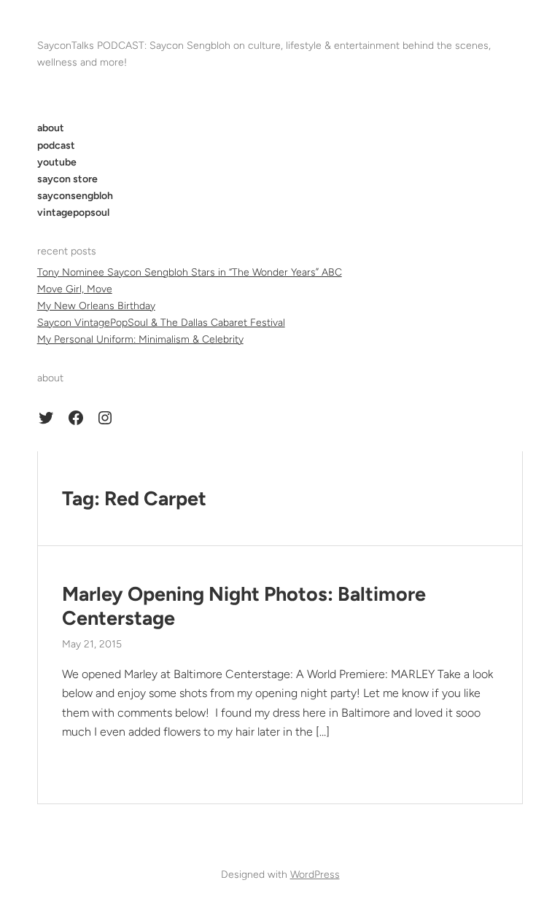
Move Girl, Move (74, 289)
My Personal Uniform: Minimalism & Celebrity (140, 339)
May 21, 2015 (92, 644)
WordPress (315, 874)
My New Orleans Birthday (96, 306)
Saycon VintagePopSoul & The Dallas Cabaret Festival (161, 322)
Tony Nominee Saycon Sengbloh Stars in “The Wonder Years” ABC (189, 272)
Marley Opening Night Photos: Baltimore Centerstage (244, 606)
